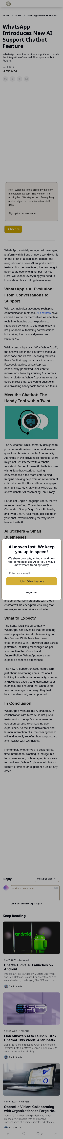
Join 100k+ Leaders (31, 581)
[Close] (56, 544)
